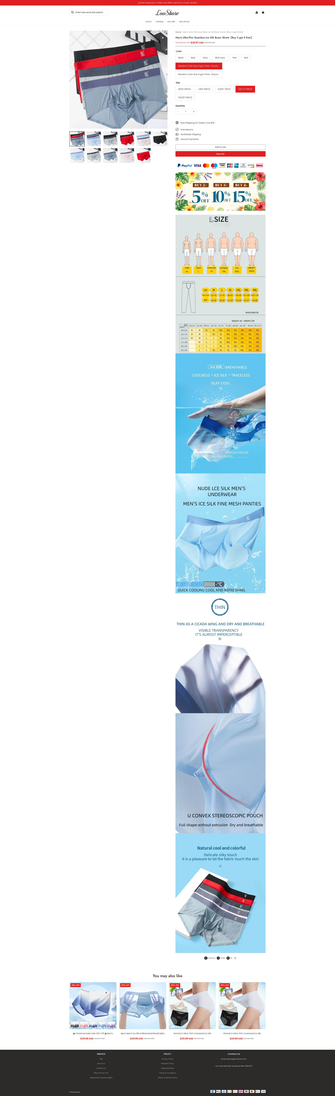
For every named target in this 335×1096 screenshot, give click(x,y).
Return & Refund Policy (167, 1077)
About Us (101, 1063)
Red (246, 57)
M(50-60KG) (184, 89)
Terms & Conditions (167, 1073)
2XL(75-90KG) (245, 89)
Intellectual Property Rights (101, 1077)
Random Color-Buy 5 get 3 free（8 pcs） (199, 74)
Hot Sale (171, 21)
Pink (234, 57)
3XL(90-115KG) (185, 97)
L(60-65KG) (204, 89)
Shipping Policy (167, 1068)
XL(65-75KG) (224, 89)
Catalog (159, 21)
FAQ (101, 1059)
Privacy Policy (167, 1059)
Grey (205, 57)
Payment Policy (167, 1063)
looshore (77, 1092)
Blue (193, 57)
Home (148, 21)
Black (180, 57)
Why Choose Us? (101, 1073)
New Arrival (184, 21)
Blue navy (220, 57)
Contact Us (101, 1068)
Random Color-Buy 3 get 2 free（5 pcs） (198, 65)
